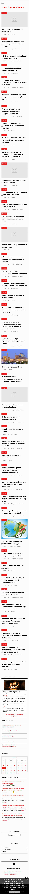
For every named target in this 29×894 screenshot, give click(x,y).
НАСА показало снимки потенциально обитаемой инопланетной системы (12, 154)
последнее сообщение (6, 726)
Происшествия (15, 640)
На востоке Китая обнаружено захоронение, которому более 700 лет (13, 97)
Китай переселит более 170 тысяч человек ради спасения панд (13, 219)
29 (11, 773)
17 (18, 768)
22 (11, 770)
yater (13, 741)
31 (18, 773)
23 (14, 770)
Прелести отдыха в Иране (12, 367)
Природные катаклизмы (17, 87)
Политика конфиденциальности (10, 874)
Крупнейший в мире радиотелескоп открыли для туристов (13, 341)
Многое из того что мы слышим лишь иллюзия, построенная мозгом (11, 111)
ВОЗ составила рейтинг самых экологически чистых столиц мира (14, 498)
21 (7, 770)
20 (3, 770)
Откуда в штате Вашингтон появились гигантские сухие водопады (13, 310)
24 (18, 770)
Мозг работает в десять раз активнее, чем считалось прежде (12, 44)
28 (7, 773)
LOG (13, 726)
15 (11, 768)
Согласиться (14, 892)
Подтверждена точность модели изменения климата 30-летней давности (13, 649)
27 (3, 773)
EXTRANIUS (4, 820)
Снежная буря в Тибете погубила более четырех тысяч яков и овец (14, 82)
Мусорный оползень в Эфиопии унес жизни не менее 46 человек (14, 635)
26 (25, 770)
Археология (14, 73)
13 (3, 768)
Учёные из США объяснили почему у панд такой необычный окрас (12, 580)
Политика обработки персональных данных (13, 871)
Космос (13, 130)
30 (14, 773)
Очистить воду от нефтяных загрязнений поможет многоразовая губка (13, 621)
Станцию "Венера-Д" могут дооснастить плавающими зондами (12, 125)
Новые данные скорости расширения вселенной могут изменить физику (13, 606)
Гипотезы (15, 185)
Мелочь (22, 810)
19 (25, 768)
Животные (14, 224)
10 (18, 765)
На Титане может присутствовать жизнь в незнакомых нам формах (11, 379)
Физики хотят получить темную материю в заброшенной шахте (11, 470)
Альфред (4, 802)
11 (22, 765)
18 (22, 768)
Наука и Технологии (16, 49)
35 (9, 185)
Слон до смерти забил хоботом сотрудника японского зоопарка (14, 664)
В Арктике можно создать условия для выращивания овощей (12, 259)
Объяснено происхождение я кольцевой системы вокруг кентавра (13, 140)
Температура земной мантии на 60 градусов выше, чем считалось (13, 484)
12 (25, 765)
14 (7, 768)
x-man (17, 791)
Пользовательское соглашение (10, 872)
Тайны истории (15, 315)
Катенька (14, 746)
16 (14, 768)
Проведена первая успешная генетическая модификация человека (13, 443)
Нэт (13, 731)
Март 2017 (14, 758)
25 (22, 770)
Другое (13, 34)
